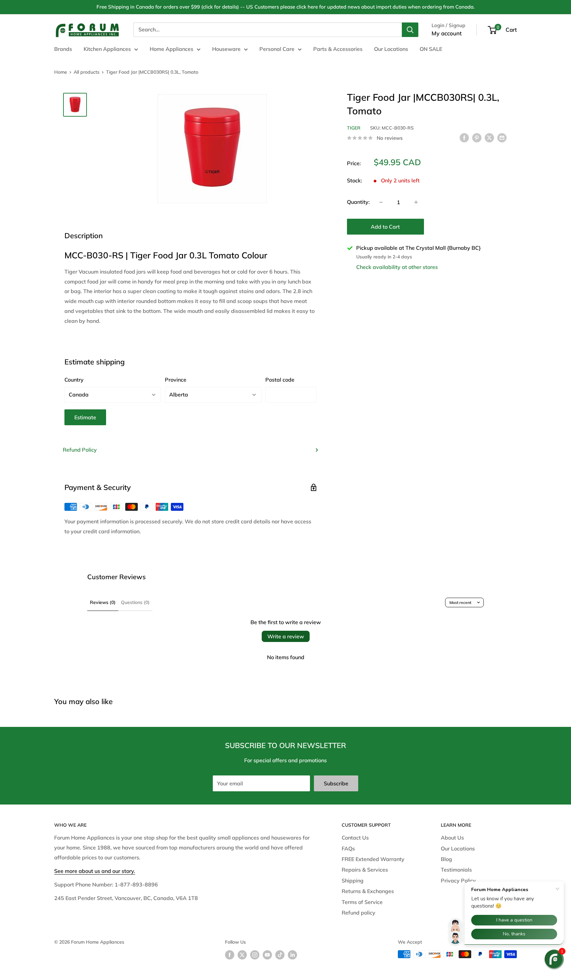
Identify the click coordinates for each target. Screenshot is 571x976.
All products (86, 72)
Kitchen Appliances (107, 49)
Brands (63, 49)
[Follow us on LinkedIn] (292, 955)
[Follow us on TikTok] (280, 955)
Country (74, 379)
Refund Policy (80, 449)
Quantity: (358, 202)
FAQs (348, 848)
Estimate (85, 417)
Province (175, 379)
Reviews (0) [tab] (103, 602)
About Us (452, 837)
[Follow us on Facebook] (229, 955)
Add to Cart (385, 226)
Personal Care (276, 49)
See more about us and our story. (94, 871)
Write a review (285, 636)
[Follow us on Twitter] (242, 955)
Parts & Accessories (337, 49)
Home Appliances (171, 49)
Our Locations (391, 49)
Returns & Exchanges (368, 891)
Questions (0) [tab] (135, 602)
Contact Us (355, 837)
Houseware (226, 49)
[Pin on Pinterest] (476, 137)
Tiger (354, 128)
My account (447, 33)
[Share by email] (502, 137)
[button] (554, 959)
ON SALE (431, 49)
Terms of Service (362, 902)
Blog (446, 859)
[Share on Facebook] (464, 137)
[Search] (410, 29)
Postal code (279, 379)
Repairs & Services (365, 869)
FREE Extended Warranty (373, 859)
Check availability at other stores (397, 267)
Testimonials (456, 869)
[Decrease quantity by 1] (381, 202)
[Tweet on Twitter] (489, 137)
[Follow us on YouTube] (267, 955)
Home (60, 72)
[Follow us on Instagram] (254, 955)
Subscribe (336, 783)
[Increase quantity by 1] (416, 202)
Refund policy (358, 912)
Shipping (352, 880)
